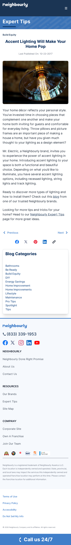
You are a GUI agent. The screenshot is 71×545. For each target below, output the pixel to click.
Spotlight (11, 305)
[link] (54, 242)
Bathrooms (12, 265)
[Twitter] (26, 242)
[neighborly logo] (35, 326)
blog (56, 196)
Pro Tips (10, 301)
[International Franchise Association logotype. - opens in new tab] (6, 453)
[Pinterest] (35, 242)
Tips (8, 309)
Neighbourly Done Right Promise (23, 359)
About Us (8, 366)
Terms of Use (10, 496)
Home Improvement (17, 285)
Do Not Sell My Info (13, 516)
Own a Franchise (13, 436)
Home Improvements (18, 289)
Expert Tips (10, 401)
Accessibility (10, 509)
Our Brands (10, 394)
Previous (12, 232)
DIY (7, 277)
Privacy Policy (10, 503)
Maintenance (13, 297)
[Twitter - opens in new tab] (13, 342)
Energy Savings (15, 281)
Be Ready (11, 269)
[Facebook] (17, 242)
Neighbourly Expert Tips (47, 214)
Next (61, 232)
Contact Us (10, 374)
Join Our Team (12, 443)
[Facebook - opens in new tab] (5, 342)
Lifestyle (10, 293)
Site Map (8, 408)
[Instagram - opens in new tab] (21, 342)
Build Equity (9, 34)
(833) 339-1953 (21, 334)
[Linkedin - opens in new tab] (29, 342)
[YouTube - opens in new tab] (37, 342)
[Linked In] (45, 242)
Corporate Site (12, 428)
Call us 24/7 (38, 539)
